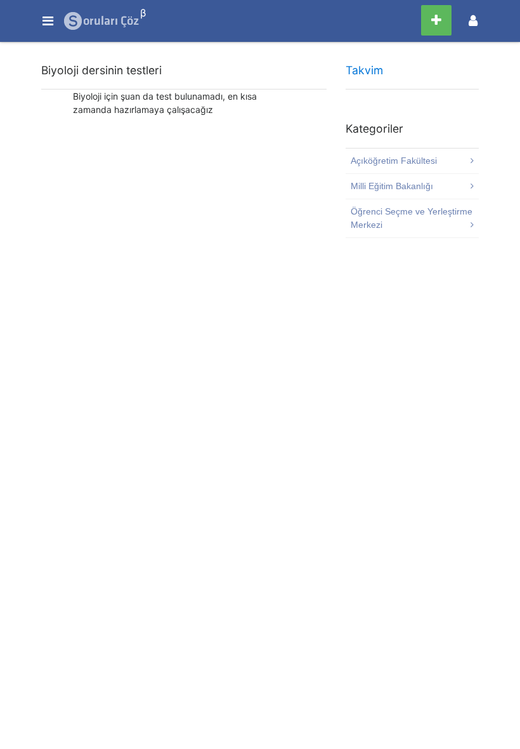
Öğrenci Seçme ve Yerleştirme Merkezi (411, 218)
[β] (102, 21)
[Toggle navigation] (473, 20)
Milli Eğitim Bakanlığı (392, 186)
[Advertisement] (184, 225)
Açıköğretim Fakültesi (394, 161)
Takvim (364, 70)
